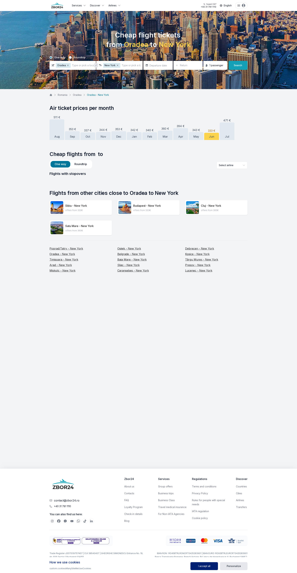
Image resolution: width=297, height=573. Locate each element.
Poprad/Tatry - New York (66, 248)
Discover (95, 5)
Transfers (241, 507)
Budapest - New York (147, 205)
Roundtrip (79, 57)
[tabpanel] (149, 173)
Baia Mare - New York (132, 259)
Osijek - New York (129, 248)
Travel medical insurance (172, 507)
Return (183, 65)
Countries (241, 486)
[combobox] (232, 165)
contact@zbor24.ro (66, 500)
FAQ (126, 500)
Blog (126, 520)
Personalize (234, 566)
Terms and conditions (204, 486)
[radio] (51, 57)
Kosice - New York (197, 254)
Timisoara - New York (64, 259)
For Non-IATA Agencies (171, 513)
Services (77, 5)
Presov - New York (197, 265)
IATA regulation (200, 511)
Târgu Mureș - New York (201, 259)
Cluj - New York (211, 205)
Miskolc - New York (62, 270)
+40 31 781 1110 (208, 5)
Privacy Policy (200, 493)
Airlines (112, 5)
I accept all (204, 566)
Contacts (129, 493)
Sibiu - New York (76, 205)
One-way (59, 57)
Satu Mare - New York (79, 226)
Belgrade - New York (131, 254)
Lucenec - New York (198, 270)
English (228, 5)
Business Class (166, 500)
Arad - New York (61, 265)
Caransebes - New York (133, 270)
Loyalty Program (133, 507)
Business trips (166, 493)
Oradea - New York (62, 254)
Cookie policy (200, 518)
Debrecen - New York (199, 248)
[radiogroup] (149, 57)
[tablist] (71, 164)
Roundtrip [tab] (80, 164)
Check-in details (133, 513)
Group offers (165, 486)
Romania (62, 94)
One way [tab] (60, 164)
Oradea (77, 94)
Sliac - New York (128, 265)
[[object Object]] (52, 521)
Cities (239, 493)
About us (129, 486)
